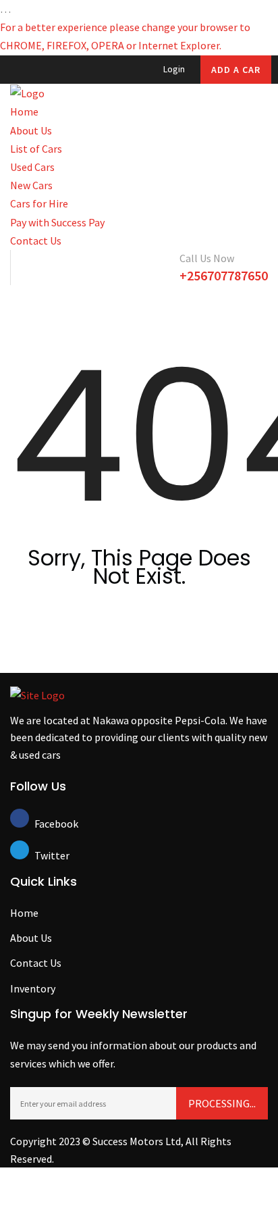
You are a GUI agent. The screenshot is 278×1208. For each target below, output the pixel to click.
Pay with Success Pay (57, 222)
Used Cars (32, 167)
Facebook (43, 823)
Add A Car (235, 70)
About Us (31, 130)
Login (174, 69)
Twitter (43, 855)
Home (24, 111)
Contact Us (35, 240)
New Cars (31, 185)
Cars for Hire (39, 203)
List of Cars (36, 148)
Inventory (32, 988)
